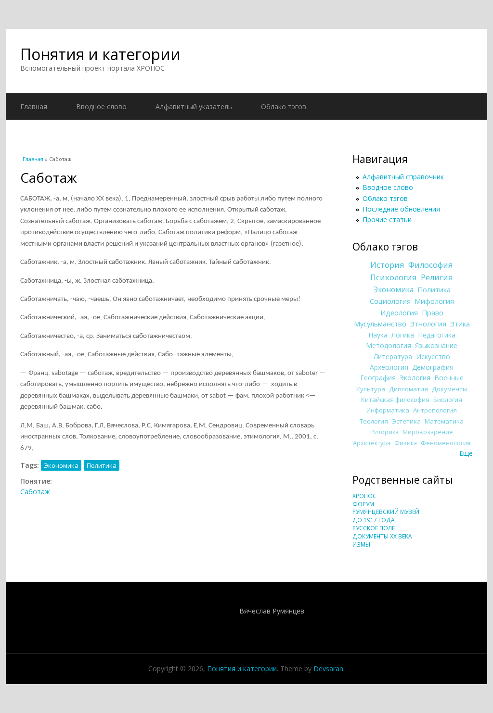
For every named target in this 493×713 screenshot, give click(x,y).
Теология (374, 421)
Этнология (428, 323)
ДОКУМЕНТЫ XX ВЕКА (382, 536)
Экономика (61, 465)
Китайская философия (395, 399)
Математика (444, 421)
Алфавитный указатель (194, 106)
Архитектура (371, 443)
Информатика (387, 410)
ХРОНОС (364, 496)
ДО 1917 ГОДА (373, 520)
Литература (393, 356)
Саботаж (35, 491)
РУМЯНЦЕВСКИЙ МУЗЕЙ (385, 512)
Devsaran (328, 668)
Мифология (434, 301)
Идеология (399, 312)
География (378, 377)
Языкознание (436, 345)
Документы (449, 389)
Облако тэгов (283, 106)
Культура (370, 389)
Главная (33, 106)
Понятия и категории (100, 54)
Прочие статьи (387, 219)
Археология (389, 367)
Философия (430, 265)
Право (432, 312)
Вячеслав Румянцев (271, 610)
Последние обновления (401, 208)
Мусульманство (380, 323)
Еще (466, 453)
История (387, 265)
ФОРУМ (363, 504)
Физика (405, 443)
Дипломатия (408, 389)
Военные (449, 377)
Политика (102, 465)
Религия (437, 277)
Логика (402, 334)
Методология (388, 345)
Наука (378, 334)
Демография (433, 367)
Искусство (433, 356)
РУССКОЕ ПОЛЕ (373, 528)
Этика (460, 323)
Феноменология (445, 443)
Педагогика (436, 334)
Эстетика (406, 421)
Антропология (435, 410)
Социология (390, 301)
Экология (415, 377)
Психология (393, 277)
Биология (447, 399)
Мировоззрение (427, 432)
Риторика (384, 432)
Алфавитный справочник (403, 176)
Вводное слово (101, 106)
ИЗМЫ (361, 544)
